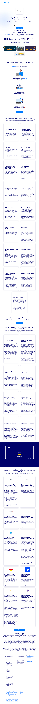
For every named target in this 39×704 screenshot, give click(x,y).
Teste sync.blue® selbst (19, 463)
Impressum (21, 690)
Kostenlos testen (19, 28)
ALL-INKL (28, 660)
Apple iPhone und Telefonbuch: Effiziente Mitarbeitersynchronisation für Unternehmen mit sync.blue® (12, 695)
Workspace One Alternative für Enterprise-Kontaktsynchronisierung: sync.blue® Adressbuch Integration (12, 697)
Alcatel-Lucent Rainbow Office (30, 659)
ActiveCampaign (29, 657)
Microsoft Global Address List (30, 656)
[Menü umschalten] (37, 2)
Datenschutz (21, 692)
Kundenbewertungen (22, 689)
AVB (20, 691)
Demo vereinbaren (19, 111)
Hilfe (20, 693)
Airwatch (28, 658)
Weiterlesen (19, 452)
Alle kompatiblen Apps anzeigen (19, 629)
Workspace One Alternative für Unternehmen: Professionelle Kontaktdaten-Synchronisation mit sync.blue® (12, 692)
